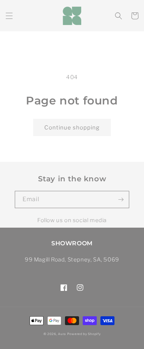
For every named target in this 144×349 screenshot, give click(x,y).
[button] (9, 16)
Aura (62, 334)
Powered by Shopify (84, 334)
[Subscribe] (121, 199)
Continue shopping (72, 127)
